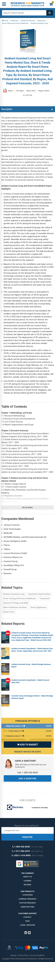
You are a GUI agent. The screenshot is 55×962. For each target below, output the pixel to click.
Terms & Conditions (37, 955)
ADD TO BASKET (27, 744)
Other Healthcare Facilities (15, 607)
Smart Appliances (38, 607)
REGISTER (27, 837)
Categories (27, 895)
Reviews (27, 885)
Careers (27, 881)
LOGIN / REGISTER (27, 925)
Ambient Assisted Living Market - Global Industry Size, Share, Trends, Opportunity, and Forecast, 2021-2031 (32, 650)
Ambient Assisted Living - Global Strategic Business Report (31, 665)
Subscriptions (27, 907)
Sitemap (13, 955)
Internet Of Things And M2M (15, 603)
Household (44, 598)
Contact (27, 917)
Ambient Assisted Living (13, 594)
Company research (27, 899)
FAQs (27, 921)
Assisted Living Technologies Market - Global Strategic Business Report (32, 697)
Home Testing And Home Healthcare (19, 598)
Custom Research (27, 903)
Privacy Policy (23, 955)
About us (27, 877)
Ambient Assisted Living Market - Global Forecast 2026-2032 (30, 681)
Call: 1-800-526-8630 (27, 772)
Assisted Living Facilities (39, 594)
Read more (27, 508)
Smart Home (8, 612)
